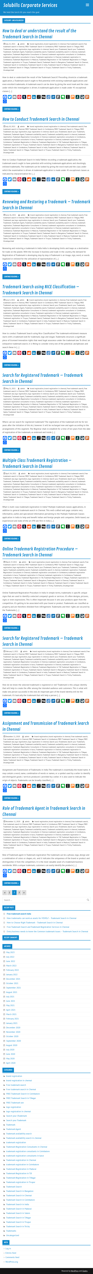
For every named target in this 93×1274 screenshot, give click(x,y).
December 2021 (13, 979)
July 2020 (10, 1049)
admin (22, 44)
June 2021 (10, 1001)
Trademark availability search (36, 52)
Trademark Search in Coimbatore (15, 65)
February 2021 (12, 1018)
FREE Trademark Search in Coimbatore (39, 46)
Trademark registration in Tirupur (15, 62)
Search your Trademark (76, 49)
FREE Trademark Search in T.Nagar (66, 46)
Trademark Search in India (37, 65)
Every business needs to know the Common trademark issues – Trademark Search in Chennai (47, 931)
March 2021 (11, 1014)
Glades (84, 1271)
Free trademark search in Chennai (15, 739)
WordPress (75, 1271)
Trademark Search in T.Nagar (18, 67)
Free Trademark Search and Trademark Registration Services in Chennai (38, 927)
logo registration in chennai (38, 49)
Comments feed (12, 1257)
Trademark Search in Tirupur (40, 67)
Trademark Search (35, 62)
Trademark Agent (18, 52)
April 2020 (10, 1063)
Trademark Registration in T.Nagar (74, 59)
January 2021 (11, 1023)
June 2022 (10, 961)
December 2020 (13, 1027)
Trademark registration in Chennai (48, 57)
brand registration (36, 44)
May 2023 (10, 952)
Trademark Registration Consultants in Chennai (30, 54)
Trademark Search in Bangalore (54, 62)
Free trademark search (75, 44)
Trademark (7, 52)
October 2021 (12, 983)
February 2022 (12, 970)
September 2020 (13, 1041)
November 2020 (13, 1032)
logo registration (21, 49)
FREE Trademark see (15, 1102)
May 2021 (10, 1005)
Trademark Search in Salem (65, 583)
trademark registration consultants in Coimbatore (66, 54)
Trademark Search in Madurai (59, 65)
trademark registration (69, 570)
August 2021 (11, 992)
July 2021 (10, 996)
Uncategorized (8, 70)
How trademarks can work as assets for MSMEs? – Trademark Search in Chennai (41, 918)
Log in (8, 1248)
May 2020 (10, 1058)
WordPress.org (11, 1261)
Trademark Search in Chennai (77, 62)
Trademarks (76, 67)
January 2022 (11, 974)
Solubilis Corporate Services (30, 5)
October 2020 (12, 1036)
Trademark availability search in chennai (62, 52)
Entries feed (10, 1253)
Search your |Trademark (58, 49)
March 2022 (11, 965)
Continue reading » (11, 109)
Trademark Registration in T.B (50, 59)
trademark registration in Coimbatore (59, 575)
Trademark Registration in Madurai (25, 59)
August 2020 (11, 1045)
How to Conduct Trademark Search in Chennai (40, 119)
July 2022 (10, 957)
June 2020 (10, 1054)
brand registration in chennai (55, 44)
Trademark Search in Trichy (62, 67)
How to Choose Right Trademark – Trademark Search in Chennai (35, 922)
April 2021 (10, 1010)
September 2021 (13, 987)
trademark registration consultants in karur (19, 57)
